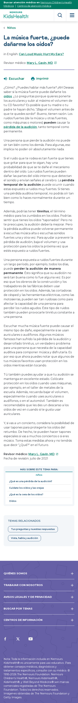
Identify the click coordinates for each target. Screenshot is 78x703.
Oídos (12, 501)
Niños (11, 28)
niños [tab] (39, 475)
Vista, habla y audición (24, 538)
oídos (8, 96)
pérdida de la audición (20, 127)
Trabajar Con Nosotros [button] (23, 585)
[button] (14, 78)
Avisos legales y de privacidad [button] (28, 597)
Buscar (60, 15)
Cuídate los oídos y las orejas (26, 487)
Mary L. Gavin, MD (42, 63)
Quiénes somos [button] (15, 573)
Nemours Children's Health (56, 2)
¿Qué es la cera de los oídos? (26, 494)
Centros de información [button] (23, 620)
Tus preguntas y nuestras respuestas (33, 529)
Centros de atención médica (34, 5)
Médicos (9, 5)
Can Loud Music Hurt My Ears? (41, 54)
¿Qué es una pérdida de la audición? (30, 481)
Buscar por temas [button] (18, 608)
